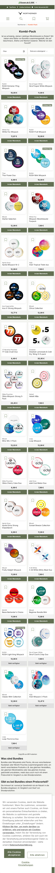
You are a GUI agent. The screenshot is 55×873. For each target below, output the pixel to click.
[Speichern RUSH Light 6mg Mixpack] (5, 619)
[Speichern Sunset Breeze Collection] (31, 490)
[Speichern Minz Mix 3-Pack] (5, 408)
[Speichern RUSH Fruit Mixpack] (31, 105)
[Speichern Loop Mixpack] (31, 408)
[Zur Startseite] (27, 13)
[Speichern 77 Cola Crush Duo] (5, 320)
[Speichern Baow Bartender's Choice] (5, 577)
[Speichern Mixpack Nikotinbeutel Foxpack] (31, 190)
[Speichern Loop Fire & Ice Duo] (5, 701)
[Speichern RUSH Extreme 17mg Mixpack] (5, 60)
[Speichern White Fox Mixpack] (5, 105)
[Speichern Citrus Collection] (31, 278)
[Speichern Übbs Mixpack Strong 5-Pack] (5, 364)
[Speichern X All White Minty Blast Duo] (31, 534)
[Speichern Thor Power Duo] (5, 148)
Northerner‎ (21, 25)
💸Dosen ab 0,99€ (25, 2)
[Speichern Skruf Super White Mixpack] (31, 60)
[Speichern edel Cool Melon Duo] (31, 449)
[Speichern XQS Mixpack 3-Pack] (31, 660)
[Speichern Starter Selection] (5, 190)
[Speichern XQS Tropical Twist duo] (31, 235)
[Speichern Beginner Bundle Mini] (31, 577)
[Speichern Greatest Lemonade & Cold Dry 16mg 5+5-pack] (31, 320)
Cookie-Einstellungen (25, 863)
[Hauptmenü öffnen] (7, 18)
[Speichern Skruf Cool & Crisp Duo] (31, 619)
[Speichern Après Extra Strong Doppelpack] (5, 490)
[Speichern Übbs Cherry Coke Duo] (5, 449)
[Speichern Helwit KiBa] (31, 364)
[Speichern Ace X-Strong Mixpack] (5, 278)
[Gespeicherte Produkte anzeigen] (32, 18)
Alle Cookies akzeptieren (14, 853)
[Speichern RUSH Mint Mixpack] (31, 148)
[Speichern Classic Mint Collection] (5, 660)
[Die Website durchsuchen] (20, 18)
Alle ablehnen (36, 855)
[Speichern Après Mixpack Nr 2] (5, 235)
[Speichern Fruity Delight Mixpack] (5, 534)
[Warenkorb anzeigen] (45, 18)
